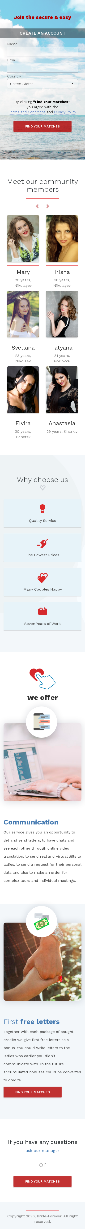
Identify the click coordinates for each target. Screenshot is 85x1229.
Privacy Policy (65, 112)
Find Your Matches (32, 1092)
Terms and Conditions (27, 112)
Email (12, 60)
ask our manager (42, 1150)
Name (12, 44)
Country (20, 80)
